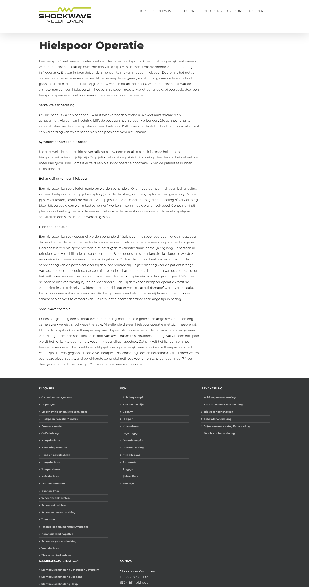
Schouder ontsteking (217, 419)
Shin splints (130, 476)
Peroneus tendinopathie (57, 534)
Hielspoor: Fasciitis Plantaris (59, 419)
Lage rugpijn (131, 433)
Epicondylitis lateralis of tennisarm (64, 411)
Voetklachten (50, 548)
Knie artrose (131, 426)
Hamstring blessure (54, 447)
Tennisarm (48, 519)
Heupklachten (50, 440)
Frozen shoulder (52, 426)
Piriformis (129, 462)
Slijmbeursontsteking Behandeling (227, 426)
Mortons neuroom (53, 483)
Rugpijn (128, 469)
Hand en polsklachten (55, 455)
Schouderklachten (53, 505)
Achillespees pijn (134, 397)
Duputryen (48, 404)
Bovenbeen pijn (133, 404)
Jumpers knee (50, 469)
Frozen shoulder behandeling (223, 404)
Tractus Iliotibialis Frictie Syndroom (64, 526)
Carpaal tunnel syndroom (57, 397)
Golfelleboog (50, 433)
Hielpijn (128, 419)
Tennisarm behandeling (219, 433)
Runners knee (50, 490)
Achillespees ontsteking (220, 397)
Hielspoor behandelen (218, 411)
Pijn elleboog (131, 455)
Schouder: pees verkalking (58, 541)
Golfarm (128, 411)
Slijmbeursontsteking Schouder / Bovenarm (70, 569)
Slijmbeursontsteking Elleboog (61, 576)
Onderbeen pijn (133, 440)
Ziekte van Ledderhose (56, 555)
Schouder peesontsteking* (58, 512)
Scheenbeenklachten (55, 498)
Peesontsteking (133, 447)
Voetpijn (128, 483)
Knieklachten (50, 476)
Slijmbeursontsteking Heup (59, 584)
